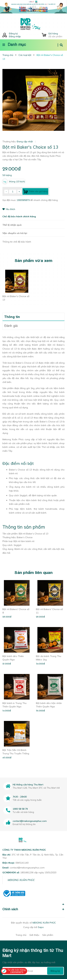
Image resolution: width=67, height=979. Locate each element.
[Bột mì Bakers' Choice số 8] (16, 593)
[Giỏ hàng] (44, 35)
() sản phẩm (55, 35)
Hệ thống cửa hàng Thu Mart (28, 784)
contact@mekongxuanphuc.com (30, 821)
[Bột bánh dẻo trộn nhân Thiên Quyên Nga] (50, 687)
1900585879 (23, 200)
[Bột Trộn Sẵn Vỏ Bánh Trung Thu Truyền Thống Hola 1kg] (16, 734)
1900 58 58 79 (20, 808)
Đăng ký (13, 33)
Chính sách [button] (10, 909)
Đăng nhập (15, 36)
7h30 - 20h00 (20, 796)
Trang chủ (21, 935)
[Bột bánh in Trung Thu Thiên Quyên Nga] (16, 687)
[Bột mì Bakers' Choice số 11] (50, 593)
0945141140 (21, 862)
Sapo (41, 927)
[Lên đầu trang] (59, 958)
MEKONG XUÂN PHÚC (21, 880)
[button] (33, 902)
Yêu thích (10, 209)
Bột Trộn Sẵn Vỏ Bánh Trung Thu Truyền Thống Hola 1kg (15, 753)
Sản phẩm (47, 935)
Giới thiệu (34, 935)
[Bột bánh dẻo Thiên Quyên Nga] (16, 640)
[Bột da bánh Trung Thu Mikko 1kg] (50, 640)
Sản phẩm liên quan (33, 572)
